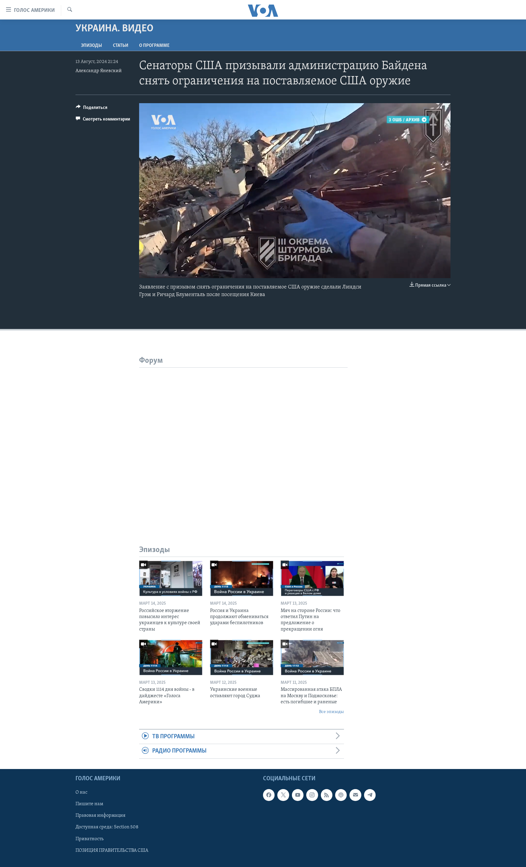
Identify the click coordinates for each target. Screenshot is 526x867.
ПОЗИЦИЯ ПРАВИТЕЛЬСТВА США (111, 850)
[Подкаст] (341, 795)
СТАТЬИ (120, 45)
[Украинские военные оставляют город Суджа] (241, 657)
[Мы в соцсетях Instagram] (312, 795)
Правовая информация (100, 815)
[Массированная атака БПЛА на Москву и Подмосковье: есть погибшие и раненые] (312, 657)
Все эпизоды (331, 712)
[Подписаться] (355, 795)
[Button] (91, 109)
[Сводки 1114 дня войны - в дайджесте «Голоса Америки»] (170, 657)
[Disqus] (243, 444)
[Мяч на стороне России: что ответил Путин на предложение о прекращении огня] (312, 578)
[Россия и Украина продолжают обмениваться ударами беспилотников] (241, 578)
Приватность (89, 838)
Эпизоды (91, 45)
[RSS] (326, 795)
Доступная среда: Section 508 (107, 827)
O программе (154, 45)
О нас (81, 792)
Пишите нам (89, 804)
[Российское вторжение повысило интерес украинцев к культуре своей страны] (170, 578)
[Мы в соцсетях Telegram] (370, 795)
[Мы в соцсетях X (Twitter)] (283, 795)
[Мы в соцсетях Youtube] (297, 795)
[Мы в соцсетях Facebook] (269, 795)
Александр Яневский (98, 70)
